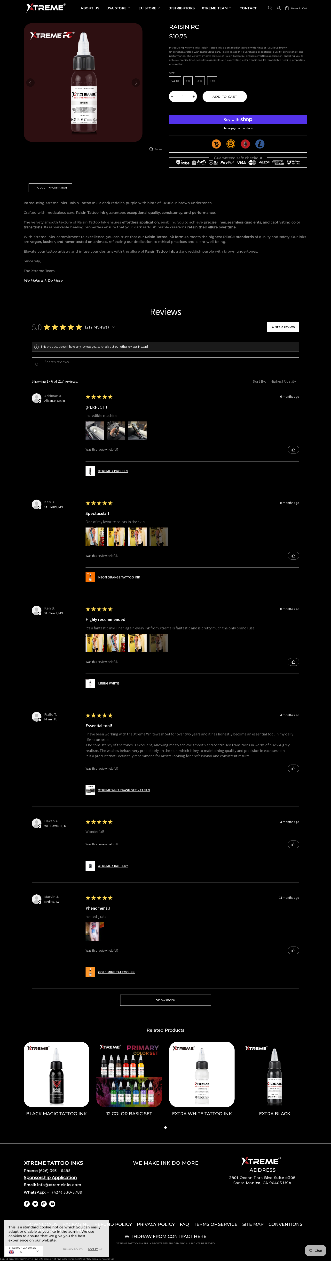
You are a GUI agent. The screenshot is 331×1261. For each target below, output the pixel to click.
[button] (113, 327)
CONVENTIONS (285, 1224)
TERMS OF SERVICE (215, 1224)
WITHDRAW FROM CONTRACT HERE (165, 1236)
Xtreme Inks (45, 8)
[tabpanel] (56, 1083)
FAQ (184, 1224)
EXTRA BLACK (274, 1113)
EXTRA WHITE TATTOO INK (202, 1113)
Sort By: (259, 381)
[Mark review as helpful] (293, 449)
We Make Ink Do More (43, 280)
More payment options (238, 128)
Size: (172, 73)
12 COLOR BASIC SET (129, 1113)
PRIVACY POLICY (156, 1224)
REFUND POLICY (113, 1224)
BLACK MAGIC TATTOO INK (56, 1113)
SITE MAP (253, 1224)
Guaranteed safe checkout (238, 158)
